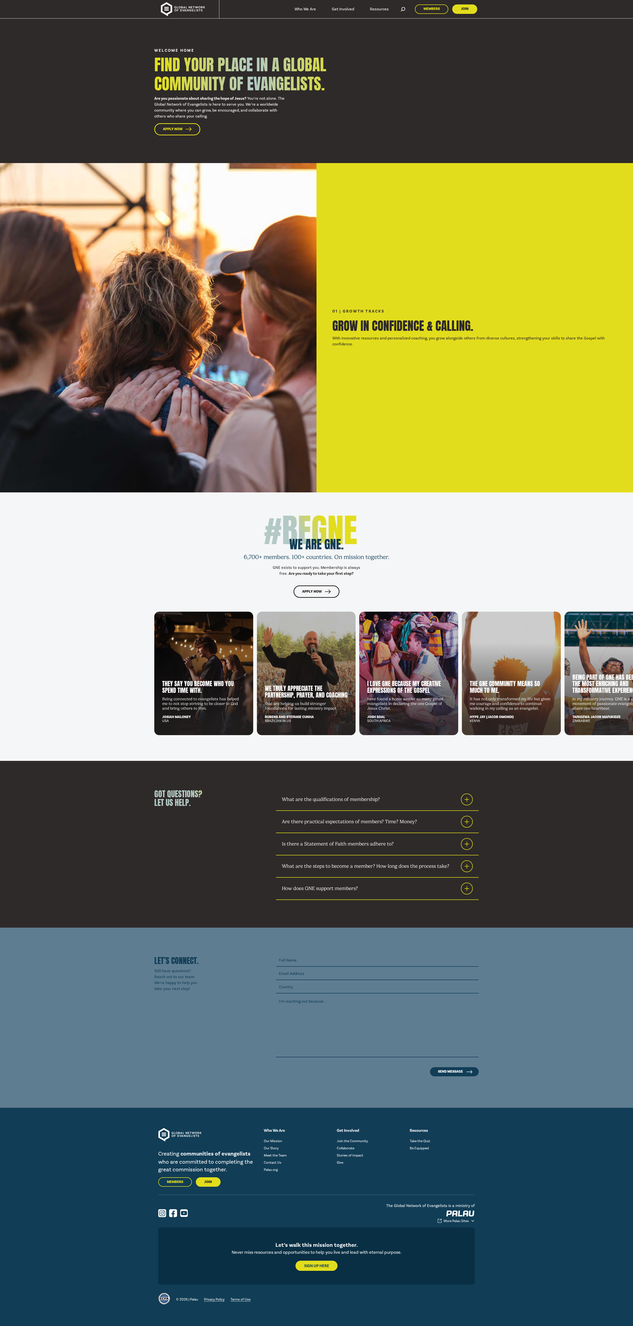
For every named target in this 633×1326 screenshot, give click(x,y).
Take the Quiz (420, 1141)
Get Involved (343, 9)
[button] (305, 9)
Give (340, 1162)
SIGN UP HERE (316, 1265)
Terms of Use (240, 1299)
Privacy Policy (214, 1299)
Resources (379, 9)
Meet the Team (275, 1155)
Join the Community (352, 1141)
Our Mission (273, 1141)
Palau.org (271, 1170)
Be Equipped (419, 1148)
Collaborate (345, 1148)
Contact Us (272, 1162)
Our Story (271, 1148)
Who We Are (305, 9)
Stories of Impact (350, 1155)
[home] (180, 9)
